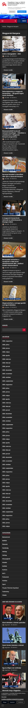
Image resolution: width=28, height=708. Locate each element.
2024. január (6, 454)
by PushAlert (4, 13)
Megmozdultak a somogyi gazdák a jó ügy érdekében (14, 293)
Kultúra (4, 570)
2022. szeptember (7, 512)
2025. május (6, 395)
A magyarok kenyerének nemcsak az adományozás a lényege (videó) (14, 208)
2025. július (5, 388)
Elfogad (4, 702)
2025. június (6, 392)
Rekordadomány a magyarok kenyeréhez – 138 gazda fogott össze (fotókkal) (14, 81)
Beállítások (20, 702)
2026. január (6, 366)
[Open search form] (15, 20)
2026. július (5, 344)
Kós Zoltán (7, 56)
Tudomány (5, 591)
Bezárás (12, 11)
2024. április (6, 443)
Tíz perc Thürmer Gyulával (10, 588)
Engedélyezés (22, 11)
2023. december (7, 457)
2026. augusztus (7, 341)
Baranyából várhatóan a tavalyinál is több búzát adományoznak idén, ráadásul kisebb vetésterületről (14, 249)
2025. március (6, 403)
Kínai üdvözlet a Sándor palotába (13, 622)
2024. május (6, 439)
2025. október (6, 377)
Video (24, 21)
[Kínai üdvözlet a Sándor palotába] (14, 612)
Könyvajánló (6, 559)
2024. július (5, 432)
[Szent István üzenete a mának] (14, 635)
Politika (4, 580)
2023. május (6, 483)
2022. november (7, 504)
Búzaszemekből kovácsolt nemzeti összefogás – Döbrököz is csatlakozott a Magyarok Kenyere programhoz (14, 121)
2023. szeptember (7, 468)
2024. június (6, 435)
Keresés (5, 325)
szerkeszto (7, 307)
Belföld (6, 49)
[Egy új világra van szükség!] (14, 658)
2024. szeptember (7, 424)
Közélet (17, 49)
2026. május (6, 352)
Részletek (3, 697)
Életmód (11, 170)
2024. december (7, 414)
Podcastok (5, 577)
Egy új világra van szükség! (11, 668)
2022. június (6, 523)
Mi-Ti (3, 573)
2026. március (6, 359)
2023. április (6, 486)
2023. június (6, 479)
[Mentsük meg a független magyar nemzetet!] (14, 680)
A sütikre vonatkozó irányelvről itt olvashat (12, 699)
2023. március (6, 490)
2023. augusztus (7, 472)
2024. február (6, 450)
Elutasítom (12, 702)
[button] (2, 21)
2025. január (6, 410)
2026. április (6, 355)
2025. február (6, 406)
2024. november (7, 417)
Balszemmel (6, 537)
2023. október (6, 464)
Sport (4, 584)
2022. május (6, 526)
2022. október (6, 508)
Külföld (4, 566)
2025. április (6, 399)
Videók (17, 213)
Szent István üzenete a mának (13, 645)
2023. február (6, 493)
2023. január (6, 497)
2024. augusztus (7, 428)
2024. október (6, 421)
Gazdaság (12, 49)
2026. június (6, 348)
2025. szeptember (7, 381)
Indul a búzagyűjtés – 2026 (14, 44)
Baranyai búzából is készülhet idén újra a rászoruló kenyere (14, 164)
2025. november (7, 374)
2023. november (7, 461)
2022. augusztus (7, 515)
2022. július (5, 519)
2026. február (6, 363)
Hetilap (4, 551)
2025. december (7, 370)
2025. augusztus (7, 384)
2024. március (6, 446)
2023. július (5, 475)
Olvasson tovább (9, 70)
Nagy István (7, 624)
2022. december (7, 501)
